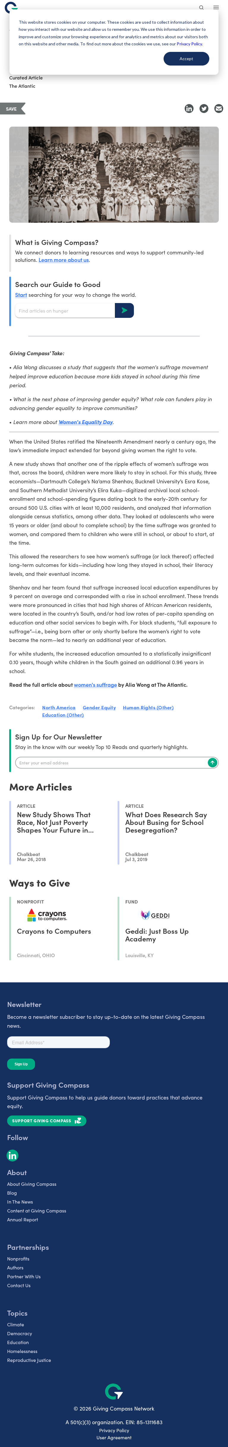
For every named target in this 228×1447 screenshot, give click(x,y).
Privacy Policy (114, 1430)
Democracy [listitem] (19, 1333)
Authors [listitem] (15, 1267)
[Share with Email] (218, 108)
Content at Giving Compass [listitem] (36, 1210)
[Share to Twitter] (204, 108)
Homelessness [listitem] (22, 1351)
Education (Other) (63, 714)
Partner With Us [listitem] (24, 1276)
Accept (186, 58)
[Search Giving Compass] (202, 8)
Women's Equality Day (85, 422)
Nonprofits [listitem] (18, 1258)
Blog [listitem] (12, 1193)
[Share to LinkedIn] (189, 108)
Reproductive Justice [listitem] (29, 1360)
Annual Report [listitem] (22, 1219)
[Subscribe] (212, 762)
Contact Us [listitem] (19, 1285)
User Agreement (114, 1437)
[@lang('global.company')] (11, 8)
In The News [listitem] (20, 1202)
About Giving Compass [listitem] (31, 1184)
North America (59, 707)
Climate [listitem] (15, 1324)
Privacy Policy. (189, 43)
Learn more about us (63, 259)
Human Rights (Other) (148, 707)
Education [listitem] (18, 1342)
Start (21, 294)
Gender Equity (99, 707)
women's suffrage (95, 684)
